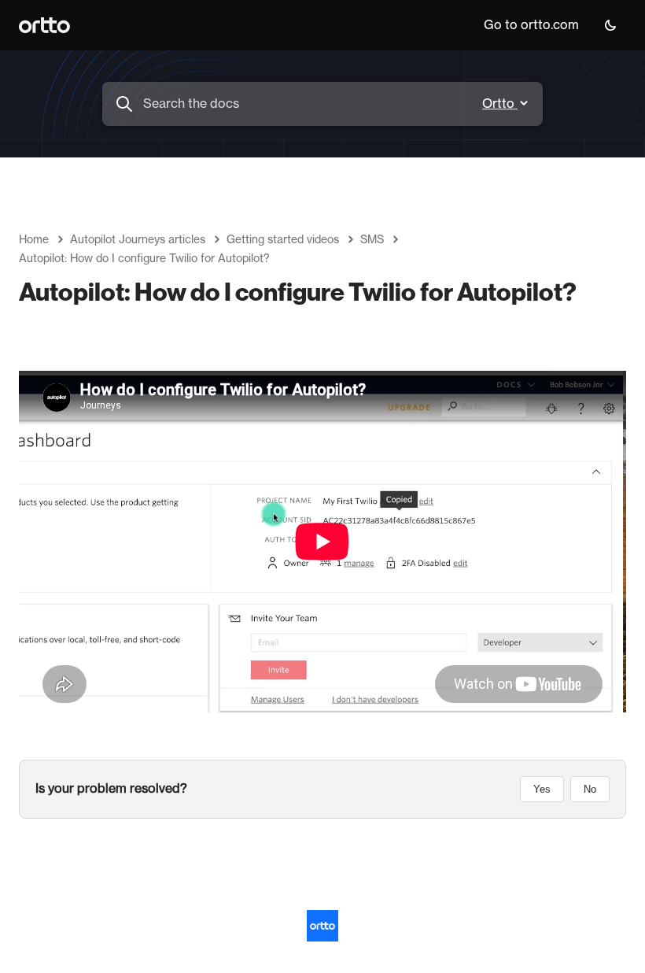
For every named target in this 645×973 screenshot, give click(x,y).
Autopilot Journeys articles (137, 240)
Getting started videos (283, 240)
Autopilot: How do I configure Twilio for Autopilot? (144, 259)
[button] (610, 25)
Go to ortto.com (531, 25)
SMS (372, 240)
